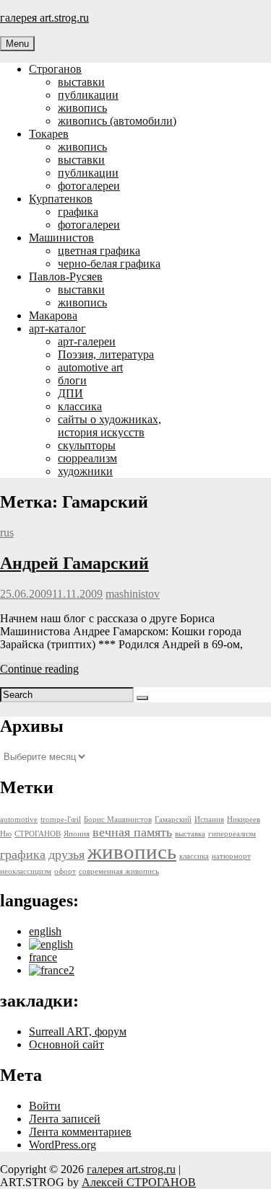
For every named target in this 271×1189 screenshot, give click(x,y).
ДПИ (70, 393)
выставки (81, 82)
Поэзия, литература (106, 354)
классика (80, 406)
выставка (190, 834)
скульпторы (87, 445)
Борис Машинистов (118, 819)
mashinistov (133, 594)
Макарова (53, 315)
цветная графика (99, 250)
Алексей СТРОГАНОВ (139, 1182)
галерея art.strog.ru (44, 18)
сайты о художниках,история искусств (109, 425)
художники (85, 471)
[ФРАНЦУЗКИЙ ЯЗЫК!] (51, 970)
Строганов (55, 69)
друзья (66, 854)
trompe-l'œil (60, 819)
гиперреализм (232, 834)
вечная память (132, 832)
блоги (72, 380)
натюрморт (231, 856)
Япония (77, 834)
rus (7, 532)
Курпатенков (61, 199)
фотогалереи (89, 186)
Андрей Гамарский (74, 563)
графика (78, 211)
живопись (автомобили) (117, 121)
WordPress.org (62, 1145)
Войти (45, 1106)
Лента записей (64, 1119)
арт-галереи (87, 341)
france (43, 957)
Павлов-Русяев (66, 276)
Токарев (49, 134)
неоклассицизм (25, 871)
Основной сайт (66, 1044)
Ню (6, 834)
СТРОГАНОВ (37, 834)
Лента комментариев (80, 1132)
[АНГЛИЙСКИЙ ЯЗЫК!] (51, 944)
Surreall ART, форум (77, 1031)
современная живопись (119, 871)
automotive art (90, 367)
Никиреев (243, 819)
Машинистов (61, 237)
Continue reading (39, 669)
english (45, 931)
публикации (88, 95)
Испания (209, 819)
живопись (82, 108)
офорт (65, 871)
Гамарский (173, 819)
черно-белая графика (109, 263)
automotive (19, 819)
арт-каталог (57, 328)
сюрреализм (87, 458)
